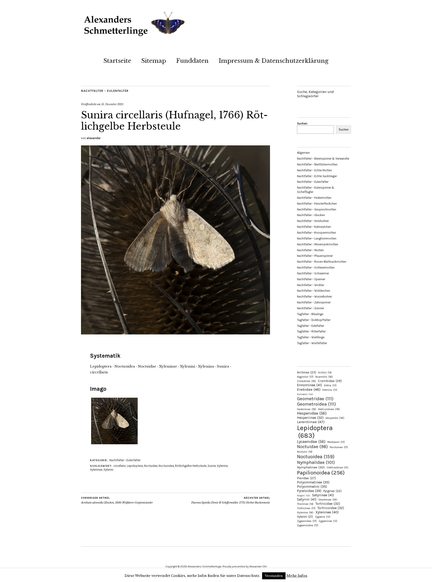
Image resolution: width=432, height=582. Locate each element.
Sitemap (153, 60)
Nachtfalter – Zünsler (310, 308)
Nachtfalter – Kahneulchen (314, 226)
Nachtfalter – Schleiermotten (316, 267)
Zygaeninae (328, 521)
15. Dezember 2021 (112, 104)
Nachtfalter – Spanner (311, 279)
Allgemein (303, 152)
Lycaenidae (311, 441)
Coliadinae (306, 381)
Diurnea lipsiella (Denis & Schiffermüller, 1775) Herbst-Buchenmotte (230, 500)
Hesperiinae (310, 418)
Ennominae (309, 385)
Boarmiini (324, 376)
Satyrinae (323, 495)
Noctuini (304, 451)
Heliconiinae (329, 409)
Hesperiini (335, 418)
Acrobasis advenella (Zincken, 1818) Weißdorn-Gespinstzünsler (117, 500)
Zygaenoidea (307, 525)
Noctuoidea (166, 465)
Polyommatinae (313, 482)
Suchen (302, 123)
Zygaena (322, 516)
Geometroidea (316, 404)
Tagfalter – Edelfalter (310, 325)
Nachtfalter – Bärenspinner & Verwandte (323, 158)
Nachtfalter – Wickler (310, 285)
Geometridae (315, 398)
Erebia (330, 385)
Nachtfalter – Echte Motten (314, 170)
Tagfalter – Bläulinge (310, 314)
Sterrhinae (327, 499)
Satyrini (306, 499)
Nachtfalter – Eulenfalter (312, 181)
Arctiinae (306, 372)
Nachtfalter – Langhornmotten (316, 238)
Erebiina (329, 389)
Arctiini (325, 372)
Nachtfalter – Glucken (311, 215)
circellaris (119, 465)
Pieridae (306, 478)
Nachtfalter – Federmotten (314, 197)
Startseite (117, 60)
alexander (94, 138)
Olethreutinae (337, 467)
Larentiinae (310, 422)
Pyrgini (303, 495)
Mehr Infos (296, 575)
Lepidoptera (135, 465)
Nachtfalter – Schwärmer (313, 273)
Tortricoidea (330, 508)
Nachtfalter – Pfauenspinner (315, 255)
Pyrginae (332, 491)
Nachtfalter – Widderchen (313, 290)
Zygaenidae (307, 521)
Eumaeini (305, 394)
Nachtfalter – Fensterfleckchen (317, 203)
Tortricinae (306, 508)
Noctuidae (151, 465)
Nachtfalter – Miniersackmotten (317, 244)
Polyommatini (312, 487)
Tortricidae (327, 504)
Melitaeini (336, 442)
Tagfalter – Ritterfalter (311, 331)
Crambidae (330, 381)
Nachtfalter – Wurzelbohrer (314, 296)
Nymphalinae (311, 467)
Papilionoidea (321, 472)
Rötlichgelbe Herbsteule (191, 465)
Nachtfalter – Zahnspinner (314, 302)
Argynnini (305, 376)
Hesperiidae (311, 413)
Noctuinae (339, 447)
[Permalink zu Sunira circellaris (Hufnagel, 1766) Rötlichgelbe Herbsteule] (175, 333)
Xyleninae (96, 469)
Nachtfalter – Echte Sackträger (317, 176)
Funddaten (192, 60)
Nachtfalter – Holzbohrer (313, 221)
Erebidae (308, 389)
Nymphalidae (316, 462)
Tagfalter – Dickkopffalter (313, 320)
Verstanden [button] (274, 576)
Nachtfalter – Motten (310, 250)
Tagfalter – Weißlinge (310, 337)
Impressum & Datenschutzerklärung (273, 60)
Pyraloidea (309, 491)
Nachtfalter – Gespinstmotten (316, 209)
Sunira (212, 465)
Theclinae (305, 504)
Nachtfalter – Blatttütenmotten (317, 164)
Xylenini (108, 469)
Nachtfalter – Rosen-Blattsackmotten (321, 261)
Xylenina (222, 465)
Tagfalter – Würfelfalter (312, 343)
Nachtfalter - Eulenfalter (105, 90)
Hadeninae (306, 409)
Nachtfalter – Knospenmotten (316, 232)
